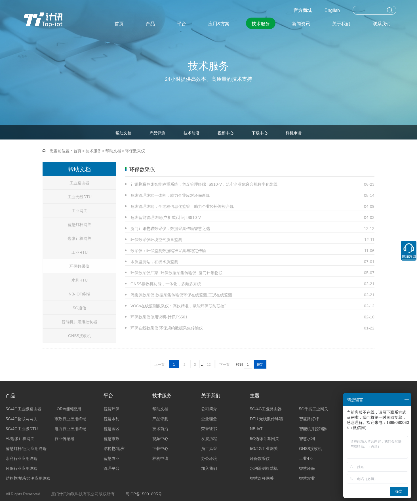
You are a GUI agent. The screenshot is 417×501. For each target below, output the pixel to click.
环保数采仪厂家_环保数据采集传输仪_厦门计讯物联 (252, 272)
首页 (119, 23)
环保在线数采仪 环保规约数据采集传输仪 (252, 328)
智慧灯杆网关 (79, 224)
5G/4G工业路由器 (266, 408)
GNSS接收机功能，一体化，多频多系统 (252, 283)
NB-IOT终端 (79, 294)
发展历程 (209, 438)
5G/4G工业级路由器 (23, 408)
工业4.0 (306, 458)
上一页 (159, 364)
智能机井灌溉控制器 (79, 321)
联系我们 (381, 23)
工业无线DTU (80, 196)
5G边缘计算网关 (264, 438)
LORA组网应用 (67, 408)
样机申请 (294, 133)
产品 (150, 23)
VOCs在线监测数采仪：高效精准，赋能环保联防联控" (252, 305)
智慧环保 (111, 408)
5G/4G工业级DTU (22, 428)
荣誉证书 (209, 428)
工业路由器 (79, 182)
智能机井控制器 (313, 428)
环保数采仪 (135, 150)
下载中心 (260, 133)
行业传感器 (64, 438)
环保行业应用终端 (21, 468)
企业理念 (209, 418)
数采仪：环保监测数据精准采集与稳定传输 (252, 250)
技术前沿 (191, 133)
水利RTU (79, 280)
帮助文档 (123, 133)
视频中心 (225, 133)
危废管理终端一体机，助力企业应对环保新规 (252, 195)
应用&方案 (218, 23)
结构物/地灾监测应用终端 (28, 478)
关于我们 (341, 23)
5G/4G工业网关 (264, 448)
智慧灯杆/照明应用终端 (26, 448)
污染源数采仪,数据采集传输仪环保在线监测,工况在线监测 (252, 294)
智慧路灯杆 (309, 418)
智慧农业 (111, 458)
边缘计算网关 (79, 238)
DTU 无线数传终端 (266, 418)
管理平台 (111, 468)
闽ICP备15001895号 (143, 493)
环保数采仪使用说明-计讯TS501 (252, 317)
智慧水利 (111, 418)
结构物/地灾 (114, 448)
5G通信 (79, 307)
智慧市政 (111, 438)
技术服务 (261, 23)
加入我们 (209, 468)
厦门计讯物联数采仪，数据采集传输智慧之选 (252, 228)
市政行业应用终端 (70, 418)
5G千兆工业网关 (313, 408)
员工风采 (209, 448)
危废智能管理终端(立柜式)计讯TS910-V (252, 217)
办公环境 (209, 458)
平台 (181, 23)
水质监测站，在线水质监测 (252, 261)
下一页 (224, 364)
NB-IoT (256, 428)
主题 (255, 395)
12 (209, 364)
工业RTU (79, 252)
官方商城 (303, 10)
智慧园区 (111, 428)
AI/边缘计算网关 (20, 438)
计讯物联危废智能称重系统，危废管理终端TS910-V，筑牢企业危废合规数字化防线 (252, 184)
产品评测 (157, 133)
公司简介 (209, 408)
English (332, 10)
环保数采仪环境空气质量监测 (252, 239)
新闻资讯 (301, 23)
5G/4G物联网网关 (21, 418)
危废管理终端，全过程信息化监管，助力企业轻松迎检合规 (252, 206)
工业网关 (79, 210)
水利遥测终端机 (264, 468)
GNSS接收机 (79, 335)
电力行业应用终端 (70, 428)
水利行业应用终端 (21, 458)
